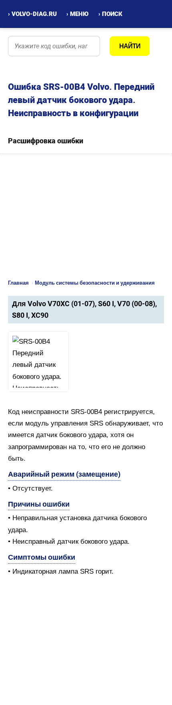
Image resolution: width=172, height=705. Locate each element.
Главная (18, 283)
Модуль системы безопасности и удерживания (95, 283)
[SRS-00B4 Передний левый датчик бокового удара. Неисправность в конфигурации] (38, 361)
